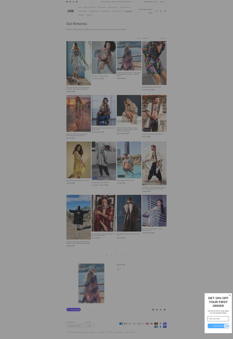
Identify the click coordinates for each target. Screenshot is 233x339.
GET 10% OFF (218, 326)
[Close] (230, 295)
